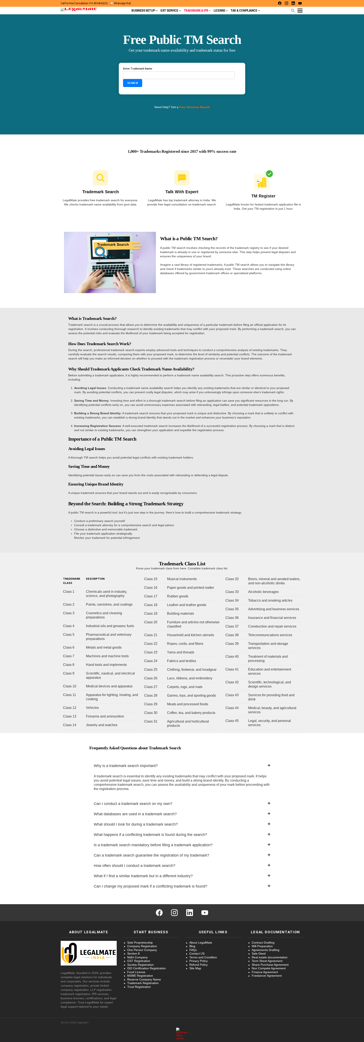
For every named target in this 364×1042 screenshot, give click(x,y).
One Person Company (142, 950)
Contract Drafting (263, 942)
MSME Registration (140, 975)
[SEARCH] (292, 10)
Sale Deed (259, 953)
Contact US (197, 953)
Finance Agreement (265, 972)
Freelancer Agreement (267, 975)
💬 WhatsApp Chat (120, 3)
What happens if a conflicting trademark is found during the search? (150, 835)
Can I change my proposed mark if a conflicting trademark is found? (150, 886)
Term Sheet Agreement (267, 961)
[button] (182, 766)
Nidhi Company (137, 957)
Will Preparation (262, 946)
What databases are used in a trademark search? (135, 814)
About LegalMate (200, 942)
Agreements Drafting (265, 950)
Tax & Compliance (243, 10)
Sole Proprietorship (140, 942)
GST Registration (138, 961)
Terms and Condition (203, 957)
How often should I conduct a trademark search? (134, 866)
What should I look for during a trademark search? (136, 824)
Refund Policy (198, 964)
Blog (192, 946)
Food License (136, 972)
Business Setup (143, 10)
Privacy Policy (198, 961)
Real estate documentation (270, 957)
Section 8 (133, 953)
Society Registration (140, 964)
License (219, 10)
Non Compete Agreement (269, 968)
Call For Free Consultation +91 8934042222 (84, 3)
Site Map (195, 968)
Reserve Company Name (144, 979)
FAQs (193, 950)
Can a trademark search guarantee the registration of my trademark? (151, 855)
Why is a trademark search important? (126, 766)
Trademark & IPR (196, 10)
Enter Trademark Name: (138, 68)
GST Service (169, 10)
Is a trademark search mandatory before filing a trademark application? (153, 845)
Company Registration (142, 946)
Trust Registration (139, 986)
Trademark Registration (143, 983)
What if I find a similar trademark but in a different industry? (143, 876)
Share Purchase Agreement (270, 964)
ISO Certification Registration (146, 968)
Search (132, 82)
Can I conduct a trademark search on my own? (133, 804)
